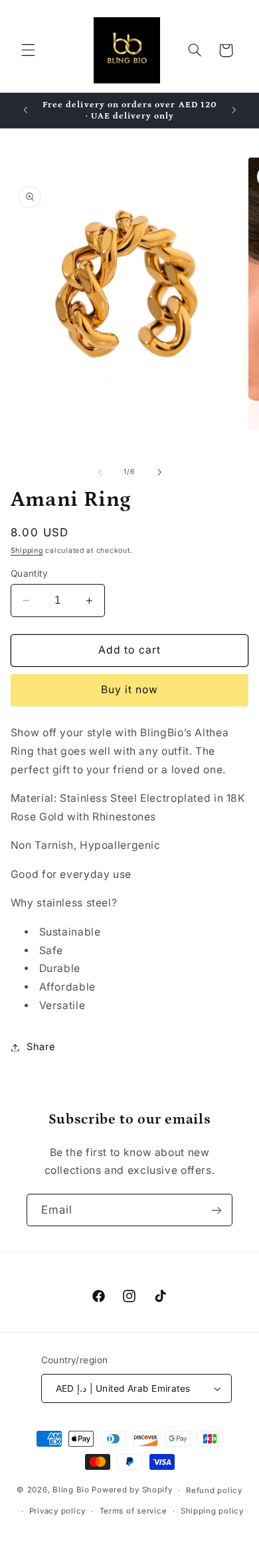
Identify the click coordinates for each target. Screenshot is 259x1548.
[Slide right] (159, 472)
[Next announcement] (233, 110)
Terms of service (133, 1511)
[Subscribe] (216, 1210)
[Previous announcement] (25, 110)
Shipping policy (212, 1511)
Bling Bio (71, 1490)
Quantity (29, 573)
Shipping (27, 550)
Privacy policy (57, 1511)
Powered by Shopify (132, 1490)
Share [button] (41, 1047)
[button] (28, 50)
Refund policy (214, 1490)
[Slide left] (99, 472)
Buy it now (130, 689)
